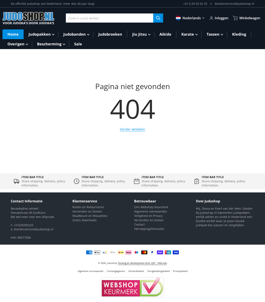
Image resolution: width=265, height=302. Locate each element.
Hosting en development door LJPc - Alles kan (142, 263)
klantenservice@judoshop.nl (234, 4)
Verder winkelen (132, 129)
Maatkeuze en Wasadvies (89, 216)
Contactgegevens (116, 271)
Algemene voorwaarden (150, 211)
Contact (139, 224)
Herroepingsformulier (149, 229)
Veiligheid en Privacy (148, 216)
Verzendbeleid (136, 271)
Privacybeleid (180, 271)
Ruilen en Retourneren (88, 207)
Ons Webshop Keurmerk (151, 207)
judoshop (112, 263)
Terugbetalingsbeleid (158, 271)
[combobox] (114, 18)
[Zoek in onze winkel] (158, 18)
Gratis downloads (84, 220)
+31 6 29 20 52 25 (195, 4)
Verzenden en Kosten (87, 211)
